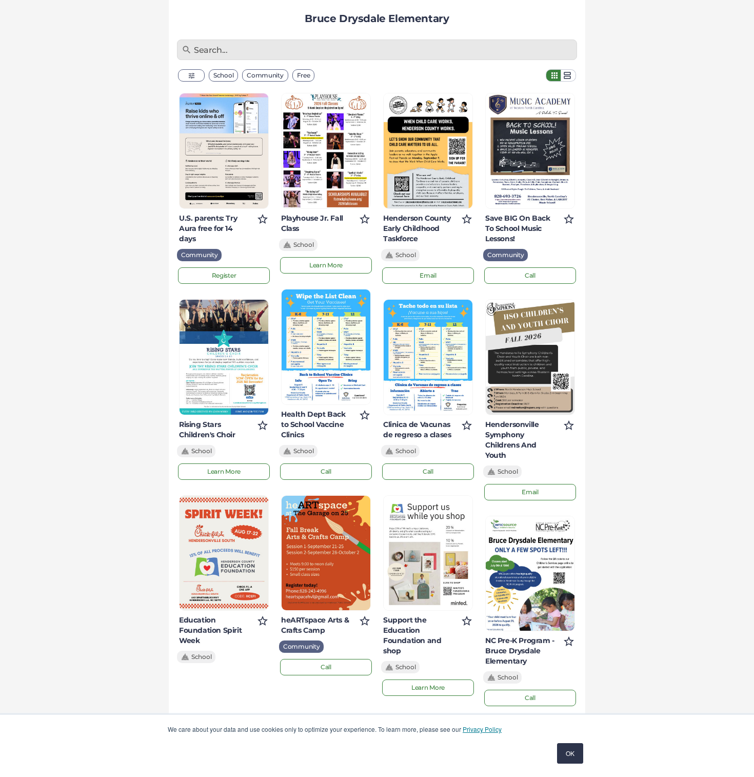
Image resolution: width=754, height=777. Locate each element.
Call (326, 471)
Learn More (224, 471)
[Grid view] (553, 75)
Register (224, 275)
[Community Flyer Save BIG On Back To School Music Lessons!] (530, 151)
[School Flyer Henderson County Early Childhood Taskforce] (428, 151)
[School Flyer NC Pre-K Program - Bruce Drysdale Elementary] (530, 574)
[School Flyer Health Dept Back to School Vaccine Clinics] (326, 347)
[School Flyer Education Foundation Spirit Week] (224, 553)
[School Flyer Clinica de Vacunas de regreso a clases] (428, 357)
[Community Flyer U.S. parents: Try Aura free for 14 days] (224, 151)
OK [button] (570, 753)
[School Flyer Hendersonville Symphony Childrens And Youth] (530, 357)
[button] (191, 75)
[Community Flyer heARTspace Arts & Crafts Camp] (326, 553)
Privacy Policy (482, 729)
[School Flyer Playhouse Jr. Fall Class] (326, 151)
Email (428, 275)
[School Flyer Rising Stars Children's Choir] (224, 357)
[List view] (568, 75)
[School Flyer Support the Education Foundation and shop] (428, 553)
